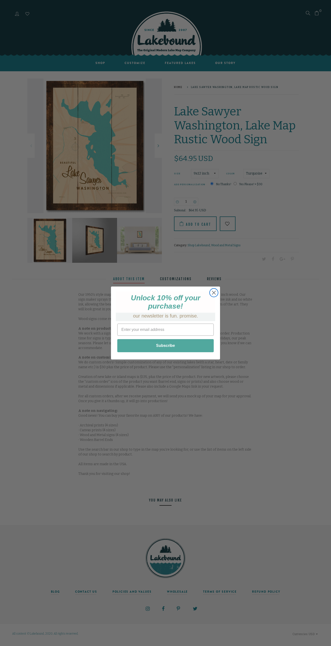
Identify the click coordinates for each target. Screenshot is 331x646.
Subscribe (165, 345)
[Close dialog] (214, 292)
